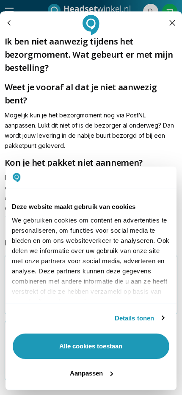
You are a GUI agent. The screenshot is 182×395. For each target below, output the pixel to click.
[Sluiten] (172, 23)
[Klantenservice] (9, 23)
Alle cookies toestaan (90, 346)
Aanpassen (86, 373)
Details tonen (134, 318)
